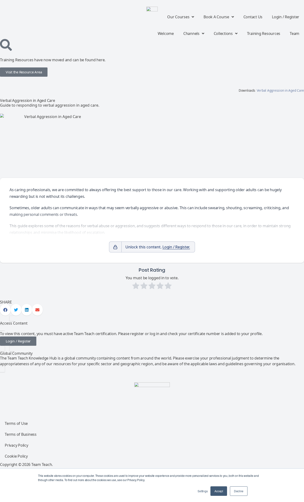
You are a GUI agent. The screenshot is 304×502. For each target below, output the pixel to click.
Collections (223, 33)
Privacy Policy (16, 445)
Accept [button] (218, 491)
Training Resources (263, 33)
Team (294, 33)
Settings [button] (203, 491)
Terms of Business (21, 434)
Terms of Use (16, 423)
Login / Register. (176, 247)
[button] (5, 310)
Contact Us (253, 16)
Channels (191, 33)
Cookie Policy (16, 456)
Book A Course (216, 16)
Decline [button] (238, 491)
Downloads (247, 90)
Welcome (166, 33)
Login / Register (285, 16)
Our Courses (178, 16)
